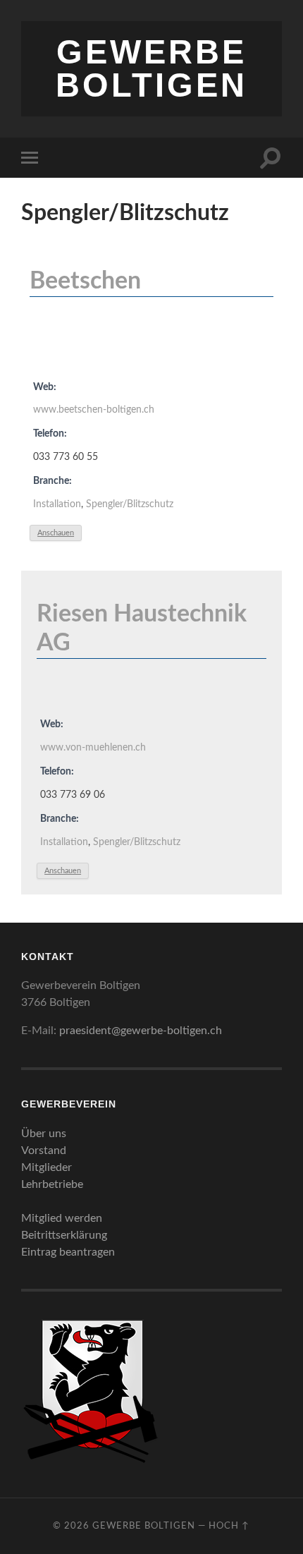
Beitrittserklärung (64, 1235)
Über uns (43, 1133)
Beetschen (85, 281)
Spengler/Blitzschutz (129, 504)
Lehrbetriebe (52, 1184)
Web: (44, 387)
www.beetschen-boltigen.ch (93, 409)
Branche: (52, 480)
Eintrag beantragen (68, 1252)
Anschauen (55, 533)
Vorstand (43, 1150)
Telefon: (50, 433)
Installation (57, 504)
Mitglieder (46, 1167)
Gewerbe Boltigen (151, 68)
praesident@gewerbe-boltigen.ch (140, 1030)
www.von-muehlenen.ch (93, 747)
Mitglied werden (61, 1218)
